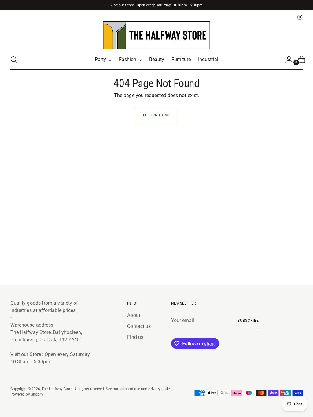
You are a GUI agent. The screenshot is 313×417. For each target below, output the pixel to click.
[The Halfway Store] (156, 35)
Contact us (139, 326)
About (133, 315)
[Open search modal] (14, 59)
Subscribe (248, 320)
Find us (135, 337)
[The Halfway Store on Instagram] (300, 17)
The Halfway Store (57, 388)
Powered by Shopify (26, 394)
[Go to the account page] (286, 59)
